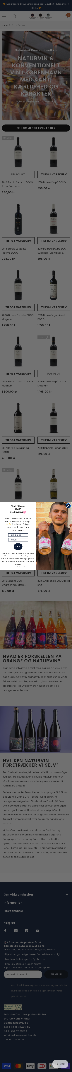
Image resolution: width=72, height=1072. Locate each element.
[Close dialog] (68, 506)
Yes (18, 546)
